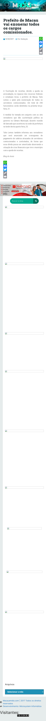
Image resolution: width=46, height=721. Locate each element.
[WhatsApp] (41, 38)
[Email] (41, 53)
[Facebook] (41, 42)
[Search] (36, 201)
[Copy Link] (41, 49)
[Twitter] (41, 45)
